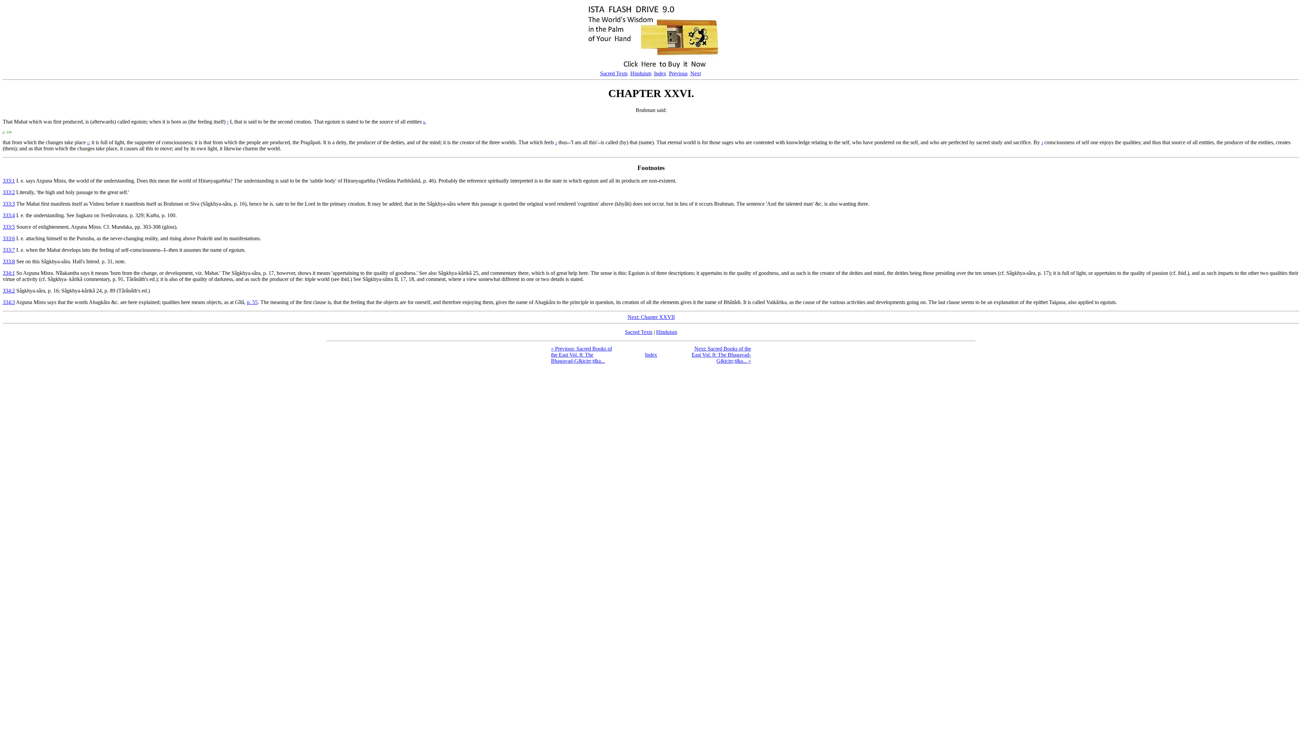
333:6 (9, 238)
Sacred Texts (614, 73)
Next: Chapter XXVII (651, 317)
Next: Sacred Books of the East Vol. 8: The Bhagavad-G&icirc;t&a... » (721, 355)
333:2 (9, 192)
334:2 (9, 291)
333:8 (9, 261)
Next (695, 73)
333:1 (9, 181)
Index (660, 73)
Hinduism (640, 73)
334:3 (9, 302)
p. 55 (252, 302)
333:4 (9, 215)
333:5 (9, 227)
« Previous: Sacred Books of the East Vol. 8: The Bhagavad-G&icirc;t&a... (581, 355)
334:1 (9, 273)
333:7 (9, 250)
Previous (678, 73)
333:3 (9, 204)
